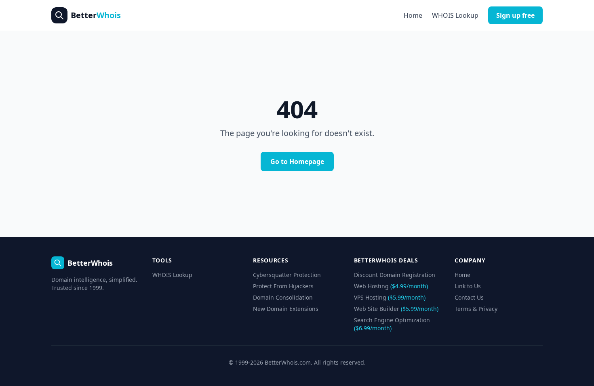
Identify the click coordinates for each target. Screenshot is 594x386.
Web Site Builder (396, 309)
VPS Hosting (389, 297)
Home (413, 15)
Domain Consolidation (283, 297)
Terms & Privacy (476, 309)
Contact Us (469, 297)
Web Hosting (391, 286)
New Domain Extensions (285, 309)
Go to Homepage (297, 161)
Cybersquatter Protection (287, 275)
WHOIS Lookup (455, 15)
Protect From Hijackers (283, 286)
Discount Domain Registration (394, 275)
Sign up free (515, 15)
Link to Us (468, 286)
